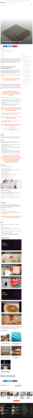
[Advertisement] (16, 12)
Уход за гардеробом (16, 395)
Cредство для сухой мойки (26, 69)
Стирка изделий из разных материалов (6, 51)
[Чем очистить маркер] (2, 408)
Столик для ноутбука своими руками (17, 413)
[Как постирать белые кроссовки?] (3, 394)
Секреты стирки (2, 395)
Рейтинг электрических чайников (27, 66)
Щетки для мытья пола (25, 58)
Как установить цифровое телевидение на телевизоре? (18, 407)
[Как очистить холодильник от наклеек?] (2, 413)
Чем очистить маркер (6, 407)
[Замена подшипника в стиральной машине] (2, 410)
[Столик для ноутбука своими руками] (13, 413)
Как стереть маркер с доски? (5, 385)
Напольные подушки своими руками (27, 79)
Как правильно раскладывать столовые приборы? (18, 410)
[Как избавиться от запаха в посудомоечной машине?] (29, 394)
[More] (18, 46)
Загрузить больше (16, 400)
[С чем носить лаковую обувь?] (16, 394)
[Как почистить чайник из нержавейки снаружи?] (10, 394)
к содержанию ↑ (3, 64)
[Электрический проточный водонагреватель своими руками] (23, 394)
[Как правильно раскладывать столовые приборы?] (13, 411)
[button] (31, 4)
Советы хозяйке (9, 395)
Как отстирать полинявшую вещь (27, 64)
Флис (2, 55)
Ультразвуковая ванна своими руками (27, 60)
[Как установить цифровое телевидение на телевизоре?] (13, 408)
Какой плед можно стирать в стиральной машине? (7, 50)
